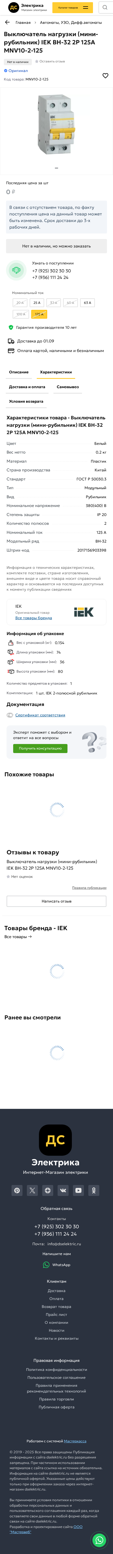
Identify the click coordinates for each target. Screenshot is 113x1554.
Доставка (57, 1290)
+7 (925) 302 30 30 (51, 270)
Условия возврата (26, 401)
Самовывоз (68, 386)
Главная (23, 22)
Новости (56, 1330)
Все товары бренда (33, 617)
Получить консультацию (40, 748)
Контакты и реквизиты (56, 1338)
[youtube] (78, 1190)
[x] (32, 1190)
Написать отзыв (57, 901)
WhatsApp (61, 1264)
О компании (56, 1322)
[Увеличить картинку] (56, 125)
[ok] (93, 1190)
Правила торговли (56, 1399)
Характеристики (56, 372)
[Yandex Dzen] (47, 1190)
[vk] (63, 1190)
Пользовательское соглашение (56, 1377)
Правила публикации (89, 888)
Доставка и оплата (27, 386)
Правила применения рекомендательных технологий (56, 1388)
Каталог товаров (68, 7)
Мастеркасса (75, 1441)
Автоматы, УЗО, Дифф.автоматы (71, 22)
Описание (19, 372)
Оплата (56, 1298)
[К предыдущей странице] (7, 22)
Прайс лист (56, 1314)
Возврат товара (56, 1306)
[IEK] (77, 612)
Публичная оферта (57, 1407)
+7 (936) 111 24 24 (50, 277)
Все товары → (18, 936)
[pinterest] (17, 1190)
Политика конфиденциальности (56, 1369)
